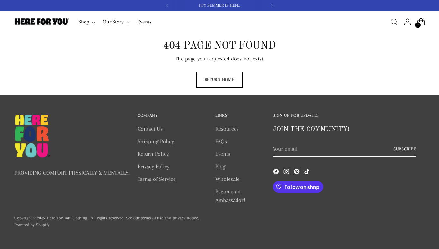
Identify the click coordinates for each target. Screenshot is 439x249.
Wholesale (227, 179)
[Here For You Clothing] (41, 21)
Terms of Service (157, 179)
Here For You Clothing (67, 218)
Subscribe (404, 148)
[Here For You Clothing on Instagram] (287, 172)
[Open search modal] (394, 21)
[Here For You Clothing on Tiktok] (307, 172)
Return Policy (153, 154)
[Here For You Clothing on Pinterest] (297, 172)
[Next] (272, 5)
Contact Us (150, 128)
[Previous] (167, 5)
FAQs (221, 141)
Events (222, 154)
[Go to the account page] (407, 21)
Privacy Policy (153, 166)
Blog (220, 166)
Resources (227, 128)
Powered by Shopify (31, 224)
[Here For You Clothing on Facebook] (277, 172)
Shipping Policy (156, 141)
